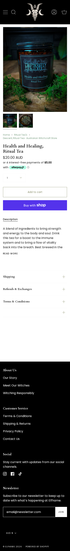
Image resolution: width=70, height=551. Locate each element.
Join (61, 512)
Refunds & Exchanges (17, 289)
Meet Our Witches (16, 385)
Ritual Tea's (20, 134)
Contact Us (11, 439)
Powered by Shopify (37, 546)
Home (6, 134)
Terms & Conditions (16, 302)
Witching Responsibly (18, 393)
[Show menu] (6, 12)
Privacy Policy (13, 431)
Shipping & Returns (17, 424)
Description (10, 219)
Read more (10, 253)
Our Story (10, 378)
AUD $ (9, 533)
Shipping (9, 277)
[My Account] (54, 12)
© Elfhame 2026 (12, 546)
